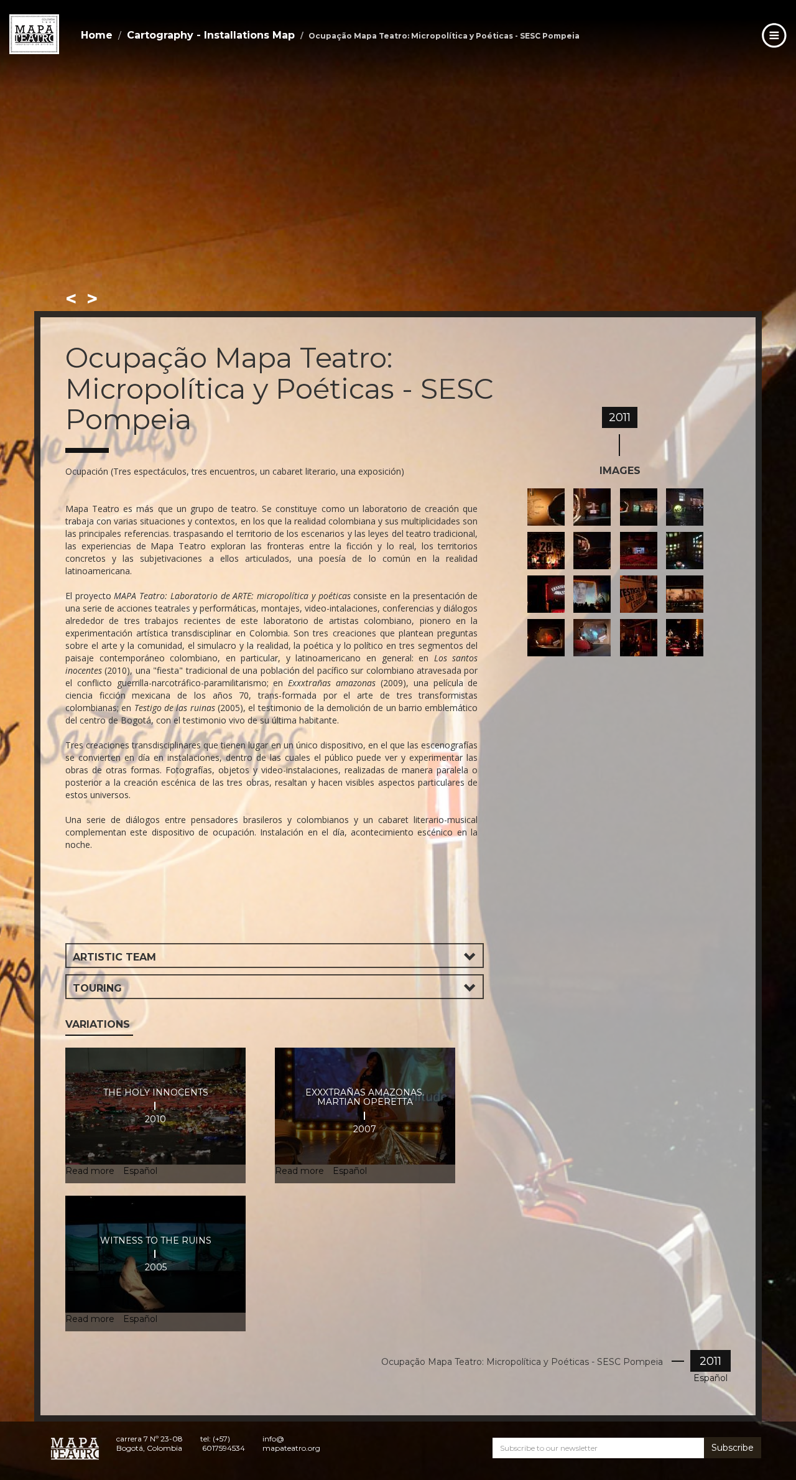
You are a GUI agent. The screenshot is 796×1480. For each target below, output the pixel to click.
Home (97, 35)
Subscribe (732, 1447)
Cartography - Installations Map (211, 35)
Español (710, 1378)
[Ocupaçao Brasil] (550, 507)
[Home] (34, 34)
